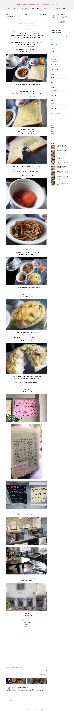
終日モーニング (53, 64)
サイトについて (15, 8)
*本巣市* (52, 82)
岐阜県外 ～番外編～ (54, 110)
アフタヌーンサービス (54, 66)
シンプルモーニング (54, 56)
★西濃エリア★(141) (15, 667)
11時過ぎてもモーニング (55, 61)
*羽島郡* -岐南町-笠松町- (55, 90)
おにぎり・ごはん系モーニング (56, 59)
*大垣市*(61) (20, 667)
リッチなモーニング (54, 51)
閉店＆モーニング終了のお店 (55, 113)
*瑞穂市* (52, 79)
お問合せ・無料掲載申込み (25, 8)
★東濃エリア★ (53, 105)
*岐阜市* (52, 74)
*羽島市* (52, 87)
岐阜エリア (39, 8)
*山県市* (52, 92)
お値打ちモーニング (54, 53)
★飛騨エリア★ (53, 108)
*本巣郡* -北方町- (54, 85)
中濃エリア (52, 8)
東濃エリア (58, 8)
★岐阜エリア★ (53, 72)
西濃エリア (45, 8)
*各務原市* (52, 77)
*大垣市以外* (53, 100)
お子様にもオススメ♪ (54, 69)
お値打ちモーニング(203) (9, 667)
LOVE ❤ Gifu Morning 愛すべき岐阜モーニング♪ (37, 4)
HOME (9, 8)
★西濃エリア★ (53, 95)
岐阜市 (33, 8)
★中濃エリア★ (53, 103)
